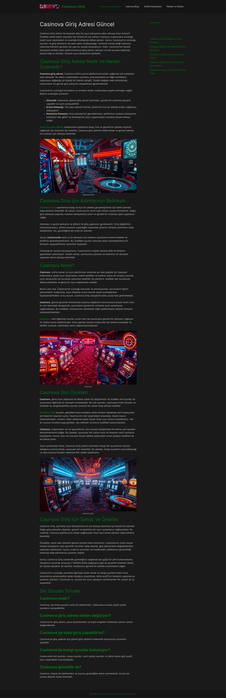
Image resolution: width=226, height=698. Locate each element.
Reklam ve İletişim (175, 6)
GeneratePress (129, 694)
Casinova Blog (132, 6)
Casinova (154, 22)
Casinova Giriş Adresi (110, 6)
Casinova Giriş (73, 6)
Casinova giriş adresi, (52, 127)
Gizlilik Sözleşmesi (153, 6)
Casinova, (45, 319)
